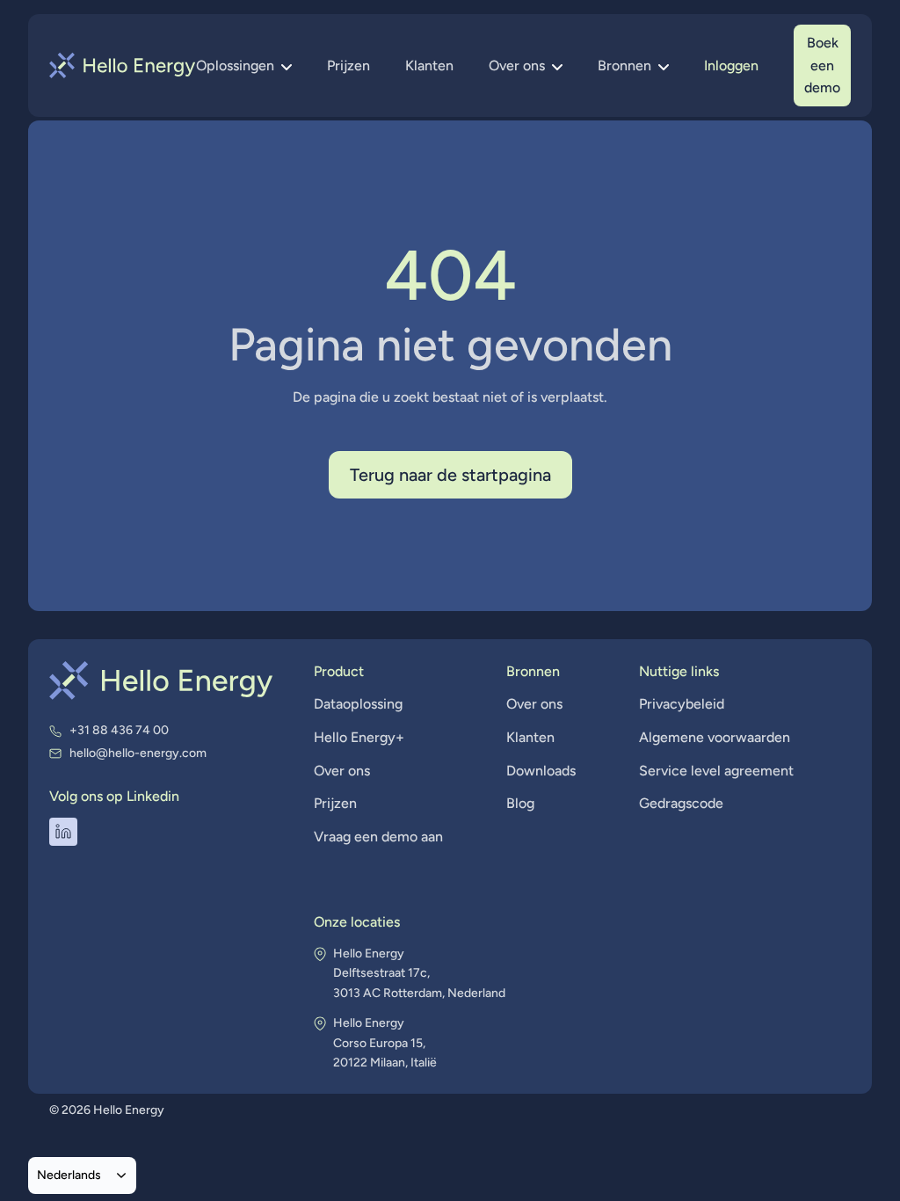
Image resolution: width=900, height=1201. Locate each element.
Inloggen (731, 65)
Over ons (342, 770)
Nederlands (69, 1175)
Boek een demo (822, 65)
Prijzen (348, 65)
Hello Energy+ (359, 737)
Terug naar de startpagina (450, 474)
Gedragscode (681, 803)
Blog (520, 803)
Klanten (429, 65)
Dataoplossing (358, 703)
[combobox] (82, 1175)
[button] (244, 65)
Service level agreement (716, 770)
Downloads (541, 770)
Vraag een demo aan (378, 836)
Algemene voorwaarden (714, 737)
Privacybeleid (681, 703)
